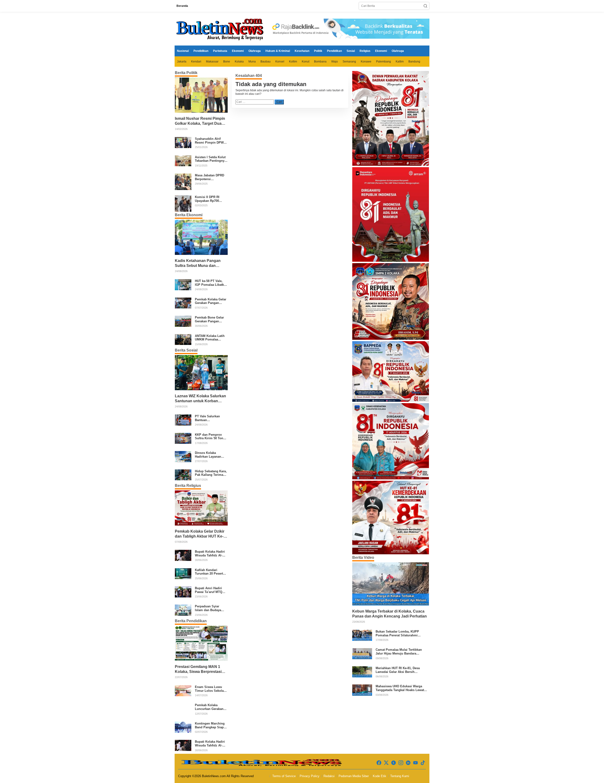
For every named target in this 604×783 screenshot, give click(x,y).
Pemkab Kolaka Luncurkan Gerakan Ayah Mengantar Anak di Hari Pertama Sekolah (211, 707)
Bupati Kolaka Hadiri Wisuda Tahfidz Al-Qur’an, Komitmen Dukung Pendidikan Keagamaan (210, 553)
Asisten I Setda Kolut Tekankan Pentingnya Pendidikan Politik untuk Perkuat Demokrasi (210, 159)
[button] (425, 6)
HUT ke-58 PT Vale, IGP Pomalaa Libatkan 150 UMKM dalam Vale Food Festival (211, 282)
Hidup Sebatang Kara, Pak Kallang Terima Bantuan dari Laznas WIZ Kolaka (211, 473)
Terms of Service (284, 776)
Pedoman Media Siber (354, 776)
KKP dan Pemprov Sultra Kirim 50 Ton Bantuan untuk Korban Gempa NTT (209, 436)
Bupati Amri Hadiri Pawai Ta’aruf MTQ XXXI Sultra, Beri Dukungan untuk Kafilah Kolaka (208, 590)
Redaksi (329, 776)
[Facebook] (379, 763)
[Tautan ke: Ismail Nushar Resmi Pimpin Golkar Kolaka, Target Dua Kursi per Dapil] (201, 95)
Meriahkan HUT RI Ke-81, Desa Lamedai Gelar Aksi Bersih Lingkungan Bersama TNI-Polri (398, 670)
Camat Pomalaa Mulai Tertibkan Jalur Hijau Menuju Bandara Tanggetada (399, 651)
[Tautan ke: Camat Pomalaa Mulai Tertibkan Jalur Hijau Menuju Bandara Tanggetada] (362, 653)
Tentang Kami (399, 776)
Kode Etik (379, 776)
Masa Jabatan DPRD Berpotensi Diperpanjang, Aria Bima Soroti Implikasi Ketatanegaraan (211, 177)
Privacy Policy (309, 776)
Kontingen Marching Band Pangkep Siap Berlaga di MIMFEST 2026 (210, 725)
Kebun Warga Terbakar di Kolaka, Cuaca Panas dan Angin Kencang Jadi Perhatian (389, 613)
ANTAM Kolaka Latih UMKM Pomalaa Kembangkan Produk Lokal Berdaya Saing (210, 337)
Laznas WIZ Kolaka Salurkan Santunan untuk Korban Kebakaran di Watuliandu (200, 399)
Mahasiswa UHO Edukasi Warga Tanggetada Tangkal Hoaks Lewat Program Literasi (400, 688)
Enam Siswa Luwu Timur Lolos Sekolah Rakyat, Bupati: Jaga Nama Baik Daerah (210, 688)
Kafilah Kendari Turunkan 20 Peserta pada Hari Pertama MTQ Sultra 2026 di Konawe (210, 572)
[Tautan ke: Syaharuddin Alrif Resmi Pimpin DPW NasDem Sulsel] (183, 142)
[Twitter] (386, 763)
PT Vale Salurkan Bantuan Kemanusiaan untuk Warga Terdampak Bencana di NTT (209, 418)
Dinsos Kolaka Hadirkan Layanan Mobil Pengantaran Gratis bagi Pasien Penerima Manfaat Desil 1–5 (208, 454)
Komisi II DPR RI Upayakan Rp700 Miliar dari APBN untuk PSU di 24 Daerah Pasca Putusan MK (207, 199)
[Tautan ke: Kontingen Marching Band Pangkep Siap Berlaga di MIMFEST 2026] (183, 727)
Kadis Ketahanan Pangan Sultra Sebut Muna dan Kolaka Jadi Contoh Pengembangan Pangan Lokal (198, 263)
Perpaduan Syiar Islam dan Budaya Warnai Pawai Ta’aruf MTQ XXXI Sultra (210, 608)
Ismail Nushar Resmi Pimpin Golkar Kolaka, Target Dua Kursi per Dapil (200, 121)
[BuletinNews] (221, 28)
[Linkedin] (408, 763)
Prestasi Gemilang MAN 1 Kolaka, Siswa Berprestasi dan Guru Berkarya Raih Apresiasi (198, 669)
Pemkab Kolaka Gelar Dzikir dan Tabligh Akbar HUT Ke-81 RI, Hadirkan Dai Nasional (200, 534)
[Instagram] (401, 763)
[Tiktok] (423, 763)
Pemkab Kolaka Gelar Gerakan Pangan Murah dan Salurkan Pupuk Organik (210, 301)
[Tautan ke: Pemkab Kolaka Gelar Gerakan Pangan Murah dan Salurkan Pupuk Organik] (183, 302)
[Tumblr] (393, 763)
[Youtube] (415, 763)
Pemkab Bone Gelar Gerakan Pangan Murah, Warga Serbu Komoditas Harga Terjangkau (210, 319)
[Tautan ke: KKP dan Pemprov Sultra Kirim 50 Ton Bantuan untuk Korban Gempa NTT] (183, 438)
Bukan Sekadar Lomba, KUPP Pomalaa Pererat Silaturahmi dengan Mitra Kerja (397, 633)
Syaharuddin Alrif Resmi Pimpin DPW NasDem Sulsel (209, 140)
